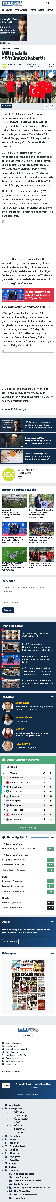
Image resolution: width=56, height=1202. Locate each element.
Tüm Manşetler (12, 1058)
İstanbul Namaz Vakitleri (16, 1049)
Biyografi (14, 1157)
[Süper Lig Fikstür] (52, 837)
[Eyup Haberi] (12, 3)
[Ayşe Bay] (7, 732)
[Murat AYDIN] (7, 706)
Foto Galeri (15, 1136)
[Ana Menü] (52, 3)
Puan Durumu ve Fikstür (16, 1055)
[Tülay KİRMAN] (7, 746)
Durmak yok (21, 721)
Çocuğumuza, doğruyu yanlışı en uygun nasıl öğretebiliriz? (32, 734)
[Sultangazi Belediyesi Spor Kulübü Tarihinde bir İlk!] (41, 554)
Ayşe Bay (19, 729)
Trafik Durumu (12, 1052)
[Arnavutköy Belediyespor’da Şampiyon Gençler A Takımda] (14, 501)
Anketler (14, 1160)
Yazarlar (14, 1143)
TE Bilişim (35, 1095)
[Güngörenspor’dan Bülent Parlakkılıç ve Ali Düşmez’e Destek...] (14, 529)
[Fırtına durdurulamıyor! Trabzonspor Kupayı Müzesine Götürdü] (41, 529)
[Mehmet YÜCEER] (7, 719)
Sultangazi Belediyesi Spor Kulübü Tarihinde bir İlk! (40, 565)
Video (12, 1139)
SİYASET (18, 1132)
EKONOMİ (19, 1129)
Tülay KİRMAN (22, 744)
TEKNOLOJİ (21, 10)
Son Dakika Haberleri (15, 1061)
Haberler (6, 48)
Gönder (8, 610)
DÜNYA (18, 1126)
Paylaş (8, 106)
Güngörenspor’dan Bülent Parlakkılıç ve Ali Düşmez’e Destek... (13, 540)
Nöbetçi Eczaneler (14, 1043)
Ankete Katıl (10, 942)
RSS (7, 1085)
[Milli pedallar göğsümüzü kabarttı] (28, 86)
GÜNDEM (7, 10)
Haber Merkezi (25, 473)
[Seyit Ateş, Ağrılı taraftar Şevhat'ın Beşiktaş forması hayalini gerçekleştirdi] (41, 501)
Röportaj (14, 1153)
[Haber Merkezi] (8, 475)
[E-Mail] (20, 478)
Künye (7, 1072)
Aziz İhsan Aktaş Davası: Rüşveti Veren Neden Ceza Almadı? (34, 708)
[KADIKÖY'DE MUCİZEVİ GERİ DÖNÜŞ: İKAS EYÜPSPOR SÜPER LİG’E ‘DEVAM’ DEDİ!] (14, 554)
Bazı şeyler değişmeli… (27, 747)
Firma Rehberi (17, 1146)
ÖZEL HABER (37, 10)
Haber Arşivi (11, 1064)
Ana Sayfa (14, 1105)
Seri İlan (13, 1150)
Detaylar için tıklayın (28, 827)
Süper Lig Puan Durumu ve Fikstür (32, 1187)
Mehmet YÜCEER (23, 718)
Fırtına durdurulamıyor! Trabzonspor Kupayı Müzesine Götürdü (40, 540)
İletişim (17, 1072)
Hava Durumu (11, 1046)
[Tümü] (52, 697)
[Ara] (47, 3)
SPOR (50, 10)
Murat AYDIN (22, 703)
